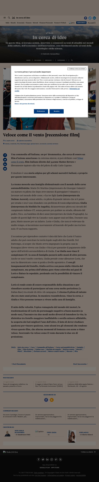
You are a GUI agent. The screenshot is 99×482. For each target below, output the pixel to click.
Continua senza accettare (77, 68)
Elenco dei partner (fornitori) (24, 103)
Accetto (57, 111)
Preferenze (41, 111)
